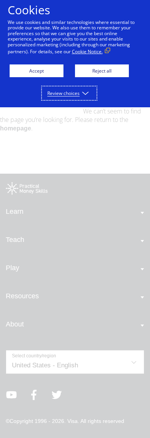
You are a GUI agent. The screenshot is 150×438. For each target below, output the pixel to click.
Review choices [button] (63, 93)
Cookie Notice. (87, 51)
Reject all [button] (102, 71)
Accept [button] (36, 71)
